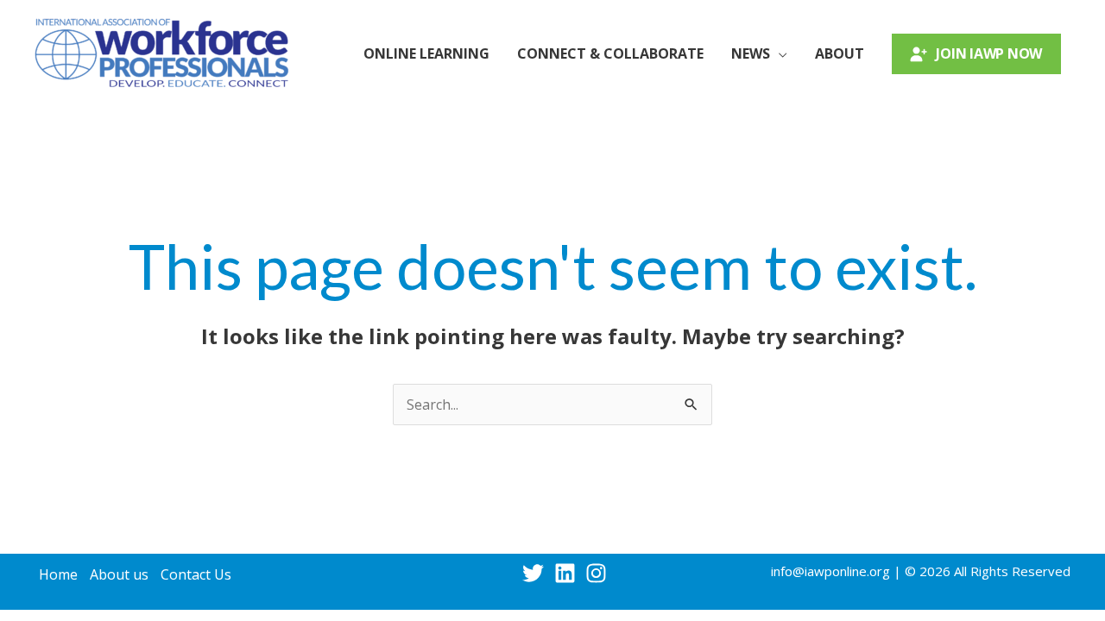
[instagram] (599, 573)
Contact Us (196, 574)
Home (58, 574)
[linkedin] (568, 573)
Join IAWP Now (989, 53)
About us (119, 574)
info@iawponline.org (830, 571)
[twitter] (536, 573)
